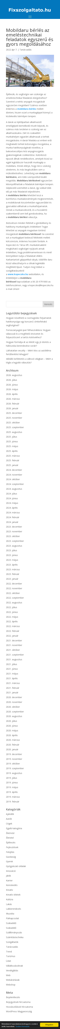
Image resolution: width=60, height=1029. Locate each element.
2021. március (13, 683)
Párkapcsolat (12, 918)
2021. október (13, 649)
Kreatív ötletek (13, 894)
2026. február (12, 403)
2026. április (12, 394)
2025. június (12, 441)
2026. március (13, 398)
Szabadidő (11, 923)
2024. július (11, 493)
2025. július (11, 436)
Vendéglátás (12, 970)
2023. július (11, 550)
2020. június (12, 725)
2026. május (12, 389)
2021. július (11, 664)
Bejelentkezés (13, 997)
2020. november (14, 702)
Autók (9, 818)
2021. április (12, 678)
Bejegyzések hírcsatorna (18, 1002)
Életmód (10, 833)
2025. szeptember (15, 427)
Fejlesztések (12, 847)
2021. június (12, 668)
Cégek (9, 823)
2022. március (13, 626)
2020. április (12, 735)
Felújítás (10, 852)
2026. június (12, 384)
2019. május (12, 787)
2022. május (12, 616)
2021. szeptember (15, 654)
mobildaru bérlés (26, 108)
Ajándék (10, 814)
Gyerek (9, 861)
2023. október (13, 536)
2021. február (12, 687)
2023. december (14, 526)
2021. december (14, 640)
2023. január (12, 578)
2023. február (12, 574)
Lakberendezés (13, 908)
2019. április (12, 792)
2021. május (12, 673)
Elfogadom (49, 1024)
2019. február (12, 801)
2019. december (14, 754)
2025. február (12, 460)
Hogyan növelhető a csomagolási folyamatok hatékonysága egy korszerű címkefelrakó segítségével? (28, 321)
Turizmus (10, 956)
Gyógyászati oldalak (16, 866)
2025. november (14, 417)
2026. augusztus (14, 375)
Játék (8, 875)
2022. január (12, 635)
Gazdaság (11, 856)
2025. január (12, 465)
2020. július (11, 720)
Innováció (11, 870)
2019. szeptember (15, 768)
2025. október (13, 422)
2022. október (13, 593)
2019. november (14, 758)
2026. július (11, 379)
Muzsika (10, 913)
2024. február (12, 517)
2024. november (14, 474)
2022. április (12, 621)
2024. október (13, 479)
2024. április (12, 507)
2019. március (13, 796)
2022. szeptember (15, 597)
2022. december (14, 583)
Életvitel (10, 837)
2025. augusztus (14, 432)
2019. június (12, 782)
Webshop (10, 984)
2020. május (12, 730)
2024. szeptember (15, 484)
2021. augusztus (14, 659)
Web (8, 975)
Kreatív (9, 889)
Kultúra (9, 899)
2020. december (14, 697)
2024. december (14, 469)
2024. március (13, 512)
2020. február (12, 744)
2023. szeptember (15, 540)
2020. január (12, 749)
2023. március (13, 569)
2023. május (12, 559)
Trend (9, 951)
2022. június (12, 612)
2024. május (12, 503)
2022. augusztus (14, 602)
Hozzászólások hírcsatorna (19, 1006)
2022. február (12, 630)
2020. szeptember (15, 711)
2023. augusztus (14, 545)
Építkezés (10, 842)
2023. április (12, 564)
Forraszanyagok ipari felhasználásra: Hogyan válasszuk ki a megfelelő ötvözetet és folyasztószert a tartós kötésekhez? (28, 334)
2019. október (13, 763)
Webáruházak (13, 979)
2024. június (12, 498)
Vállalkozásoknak (14, 965)
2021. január (12, 692)
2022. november (14, 588)
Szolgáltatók (12, 942)
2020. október (13, 706)
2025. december (14, 413)
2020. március (13, 739)
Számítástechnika (14, 937)
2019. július (11, 777)
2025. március (13, 455)
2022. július (11, 607)
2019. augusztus (14, 773)
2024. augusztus (14, 488)
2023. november (14, 531)
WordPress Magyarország (19, 1011)
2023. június (12, 555)
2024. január (12, 522)
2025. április (12, 451)
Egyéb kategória (14, 828)
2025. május (12, 446)
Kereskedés (12, 885)
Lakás (9, 904)
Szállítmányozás (14, 932)
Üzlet (8, 960)
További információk (22, 1026)
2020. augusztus (14, 716)
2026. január (12, 408)
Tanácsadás (26, 49)
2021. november (14, 645)
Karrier (9, 880)
